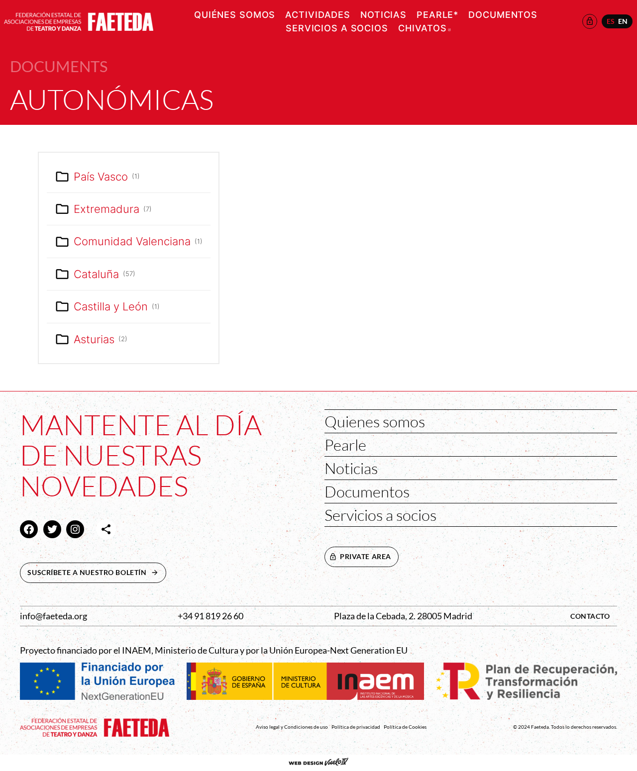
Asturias (100, 339)
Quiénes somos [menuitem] (234, 14)
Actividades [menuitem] (317, 14)
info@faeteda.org (53, 616)
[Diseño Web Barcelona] (318, 763)
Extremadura (113, 208)
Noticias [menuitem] (383, 14)
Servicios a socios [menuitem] (337, 28)
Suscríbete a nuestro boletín (96, 572)
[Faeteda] (78, 20)
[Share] (106, 529)
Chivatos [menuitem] (424, 28)
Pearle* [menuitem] (437, 14)
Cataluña (104, 274)
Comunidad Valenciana (138, 241)
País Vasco (107, 176)
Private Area (365, 556)
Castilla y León (117, 306)
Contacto (590, 616)
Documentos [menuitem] (502, 14)
